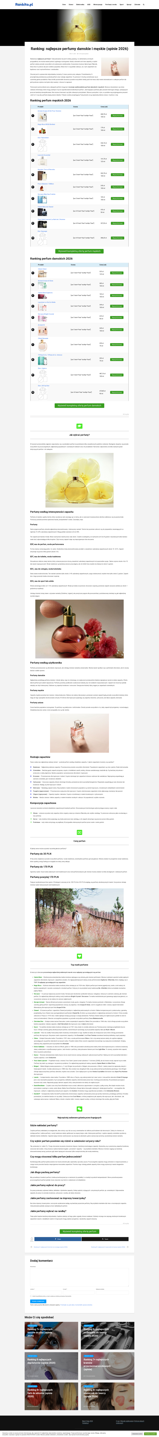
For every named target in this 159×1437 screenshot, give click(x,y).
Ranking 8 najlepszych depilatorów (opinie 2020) (41, 1361)
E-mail (65, 1289)
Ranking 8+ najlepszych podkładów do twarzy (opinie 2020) (96, 1332)
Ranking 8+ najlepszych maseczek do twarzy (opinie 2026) (96, 1393)
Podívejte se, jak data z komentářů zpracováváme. (76, 1305)
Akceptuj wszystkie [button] (150, 1434)
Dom (64, 4)
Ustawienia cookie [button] (137, 1434)
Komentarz (33, 1266)
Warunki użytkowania (127, 1421)
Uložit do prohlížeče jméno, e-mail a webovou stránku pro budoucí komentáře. (51, 1296)
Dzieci (71, 4)
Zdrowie (137, 4)
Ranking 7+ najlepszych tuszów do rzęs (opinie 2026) (40, 1332)
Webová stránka (100, 1289)
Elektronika (80, 4)
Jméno (32, 1289)
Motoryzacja (97, 4)
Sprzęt (129, 4)
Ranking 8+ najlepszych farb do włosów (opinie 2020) (40, 1393)
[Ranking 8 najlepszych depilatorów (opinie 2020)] (51, 1366)
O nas (118, 1421)
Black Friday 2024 (87, 1421)
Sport (122, 4)
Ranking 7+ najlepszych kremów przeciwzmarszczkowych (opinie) (97, 1364)
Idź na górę (126, 414)
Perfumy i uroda (111, 4)
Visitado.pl (85, 1423)
